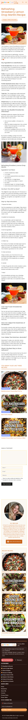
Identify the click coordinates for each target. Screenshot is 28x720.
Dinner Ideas (4, 697)
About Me (3, 691)
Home (2, 686)
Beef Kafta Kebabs (6, 414)
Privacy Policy (4, 695)
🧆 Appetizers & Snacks (7, 681)
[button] (22, 2)
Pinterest (19, 660)
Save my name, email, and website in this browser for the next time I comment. (13, 479)
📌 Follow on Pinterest (7, 703)
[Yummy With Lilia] (9, 2)
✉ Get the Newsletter (7, 706)
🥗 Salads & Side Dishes (7, 677)
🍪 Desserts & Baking (6, 672)
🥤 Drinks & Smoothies (7, 679)
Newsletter (4, 688)
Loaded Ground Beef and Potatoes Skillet (13, 438)
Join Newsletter (8, 660)
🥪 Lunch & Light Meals (7, 668)
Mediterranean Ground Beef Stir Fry (11, 391)
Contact (3, 693)
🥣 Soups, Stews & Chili (7, 674)
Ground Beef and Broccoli (8, 633)
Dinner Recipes (5, 388)
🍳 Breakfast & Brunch (7, 666)
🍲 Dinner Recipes (5, 670)
